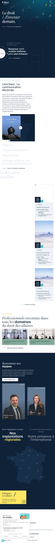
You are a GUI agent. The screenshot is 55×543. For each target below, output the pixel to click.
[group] (35, 337)
